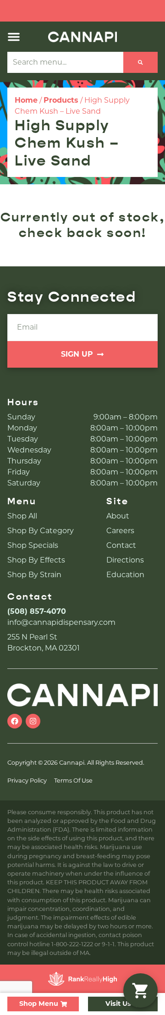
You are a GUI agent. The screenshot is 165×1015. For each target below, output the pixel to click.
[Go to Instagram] (33, 721)
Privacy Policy (27, 780)
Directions (125, 560)
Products (61, 100)
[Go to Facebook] (14, 721)
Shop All (22, 516)
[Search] (140, 62)
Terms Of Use (73, 780)
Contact (121, 545)
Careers (120, 530)
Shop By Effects (36, 560)
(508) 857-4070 (36, 611)
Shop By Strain (34, 574)
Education (125, 574)
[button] (13, 36)
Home (26, 100)
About (117, 516)
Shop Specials (32, 545)
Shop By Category (40, 530)
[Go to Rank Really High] (82, 979)
